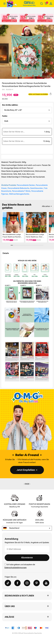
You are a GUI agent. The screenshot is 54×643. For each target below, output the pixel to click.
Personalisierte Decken (26, 185)
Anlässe (9, 617)
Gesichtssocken (36, 188)
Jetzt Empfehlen (26, 470)
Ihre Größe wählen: (10, 105)
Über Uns (10, 606)
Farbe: (4, 116)
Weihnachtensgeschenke (19, 194)
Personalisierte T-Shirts (21, 191)
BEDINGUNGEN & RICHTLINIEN (19, 595)
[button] (3, 222)
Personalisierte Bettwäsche (18, 188)
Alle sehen (46, 206)
